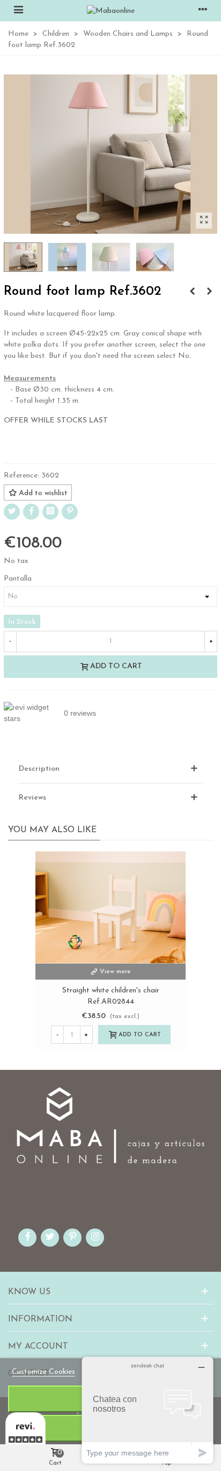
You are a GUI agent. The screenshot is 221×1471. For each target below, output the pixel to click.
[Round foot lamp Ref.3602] (204, 221)
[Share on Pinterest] (70, 512)
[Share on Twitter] (12, 512)
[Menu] (18, 11)
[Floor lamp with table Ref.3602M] (209, 292)
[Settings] (203, 11)
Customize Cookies (43, 1372)
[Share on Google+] (50, 512)
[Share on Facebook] (31, 512)
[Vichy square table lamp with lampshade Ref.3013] (192, 292)
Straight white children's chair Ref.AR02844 (110, 996)
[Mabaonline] (111, 11)
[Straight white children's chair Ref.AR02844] (110, 907)
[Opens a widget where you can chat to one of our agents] (147, 1409)
